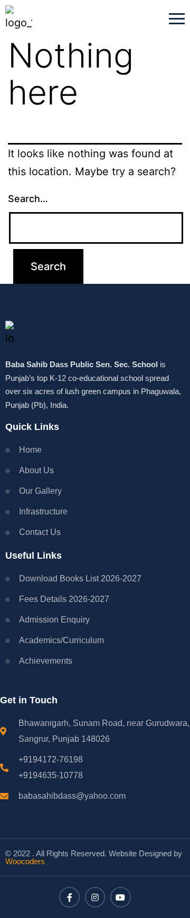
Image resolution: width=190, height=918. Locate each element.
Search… (28, 198)
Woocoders (25, 861)
